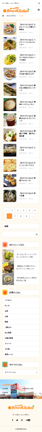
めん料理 (8, 333)
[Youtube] (28, 420)
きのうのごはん (10, 372)
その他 (7, 349)
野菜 (6, 322)
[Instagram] (22, 420)
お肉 (6, 311)
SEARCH (39, 3)
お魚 (6, 316)
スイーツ (8, 343)
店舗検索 (5, 392)
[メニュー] (38, 9)
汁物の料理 (9, 338)
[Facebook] (12, 420)
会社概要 (5, 388)
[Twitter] (17, 420)
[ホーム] (3, 16)
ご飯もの (8, 327)
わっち (7, 305)
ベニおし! (8, 300)
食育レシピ (9, 354)
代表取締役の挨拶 (27, 388)
